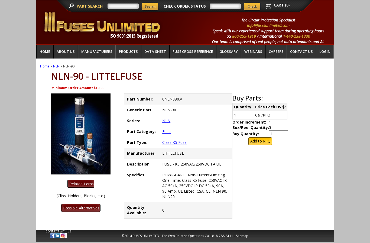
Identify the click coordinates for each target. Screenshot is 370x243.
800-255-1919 (244, 36)
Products (128, 51)
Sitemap (242, 236)
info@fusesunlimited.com (268, 25)
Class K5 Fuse (174, 142)
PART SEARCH (90, 6)
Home (45, 51)
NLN (56, 66)
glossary (228, 51)
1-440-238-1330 (296, 36)
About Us (66, 51)
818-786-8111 (222, 236)
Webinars (253, 51)
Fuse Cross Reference (193, 51)
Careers (276, 51)
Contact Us (301, 51)
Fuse (166, 131)
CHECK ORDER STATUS (185, 6)
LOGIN (324, 51)
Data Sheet (155, 51)
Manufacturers (96, 51)
